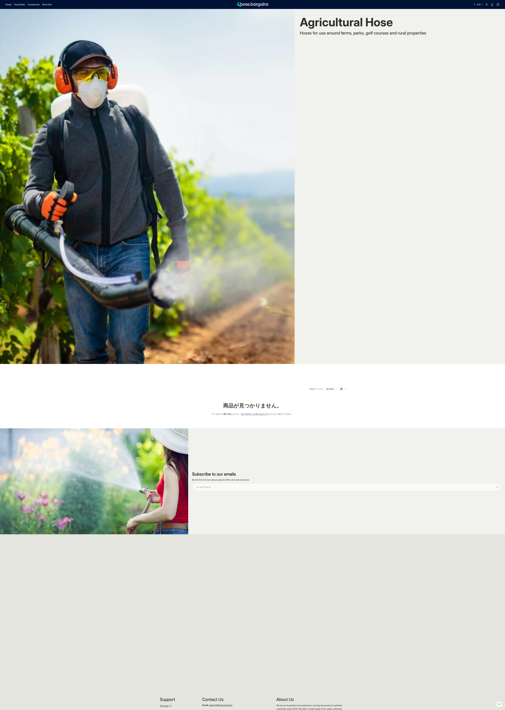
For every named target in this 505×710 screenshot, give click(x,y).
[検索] (486, 4)
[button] (331, 389)
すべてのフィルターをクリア (254, 414)
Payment (164, 705)
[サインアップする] (497, 487)
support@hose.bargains (220, 705)
